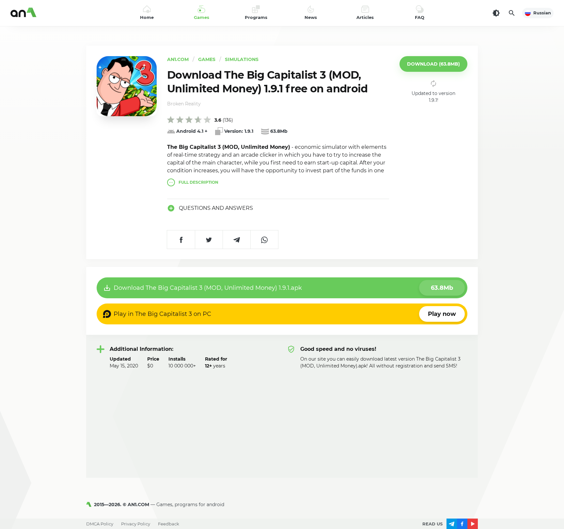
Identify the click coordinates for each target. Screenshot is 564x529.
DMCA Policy (99, 523)
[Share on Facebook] (181, 239)
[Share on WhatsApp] (264, 239)
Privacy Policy (135, 523)
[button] (433, 64)
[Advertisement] (282, 418)
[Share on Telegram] (236, 239)
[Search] (512, 13)
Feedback (168, 523)
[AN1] (90, 504)
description (198, 182)
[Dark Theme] (496, 13)
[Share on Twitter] (209, 239)
